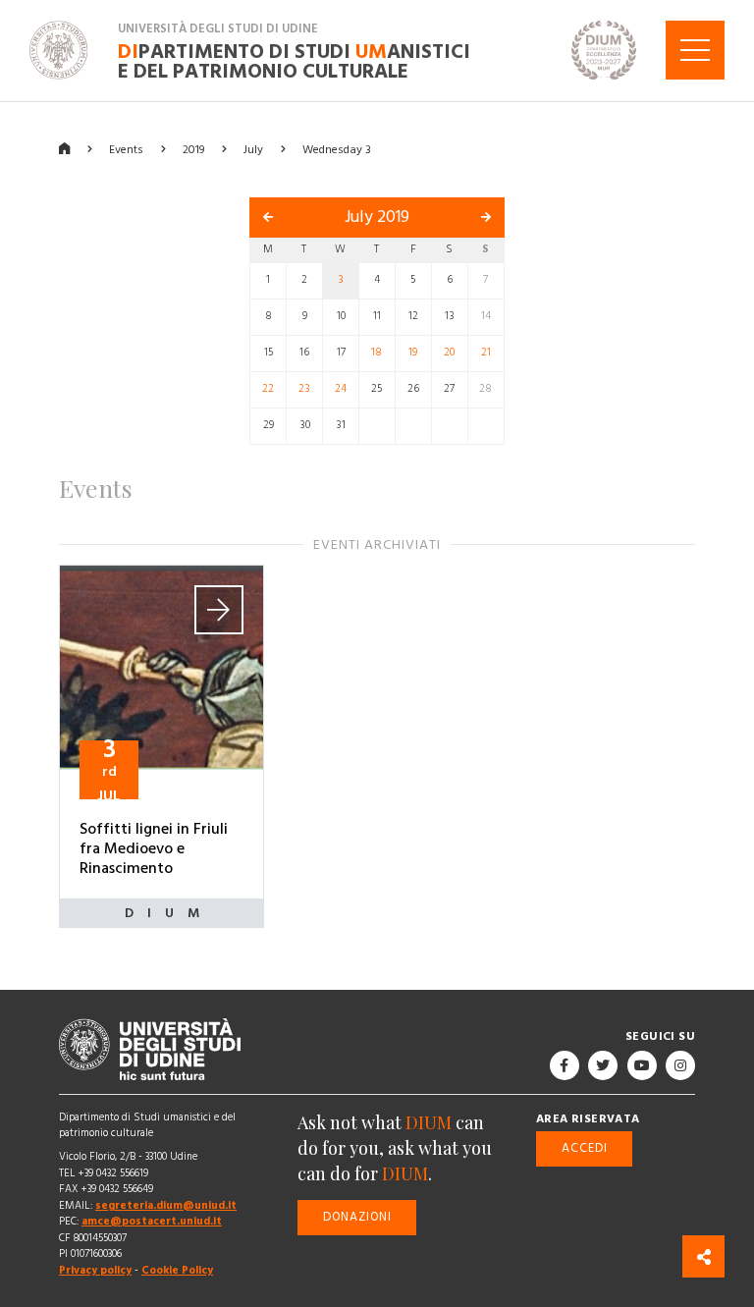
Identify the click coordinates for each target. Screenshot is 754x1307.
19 (412, 352)
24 (341, 389)
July (253, 148)
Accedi (585, 1147)
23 (304, 389)
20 (449, 352)
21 (486, 352)
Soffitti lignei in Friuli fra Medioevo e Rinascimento (154, 848)
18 (376, 352)
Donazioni (357, 1216)
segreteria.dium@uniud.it (166, 1205)
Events (126, 148)
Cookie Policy (177, 1270)
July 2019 (377, 217)
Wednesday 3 (336, 148)
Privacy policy (95, 1270)
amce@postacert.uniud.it (151, 1221)
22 (268, 389)
